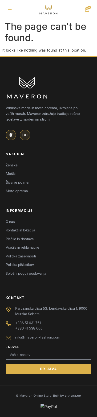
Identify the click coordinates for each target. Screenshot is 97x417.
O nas (10, 221)
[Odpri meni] (10, 9)
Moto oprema (17, 191)
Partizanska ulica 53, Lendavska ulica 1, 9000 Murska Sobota (51, 311)
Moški (11, 173)
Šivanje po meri (18, 182)
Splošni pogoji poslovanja (26, 273)
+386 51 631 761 (28, 323)
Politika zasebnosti (21, 256)
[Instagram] (25, 135)
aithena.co (73, 395)
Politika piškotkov (20, 264)
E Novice (13, 347)
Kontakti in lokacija (20, 230)
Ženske (12, 165)
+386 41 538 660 (29, 328)
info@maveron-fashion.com (37, 337)
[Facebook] (11, 135)
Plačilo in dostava (20, 239)
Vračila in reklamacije (22, 247)
